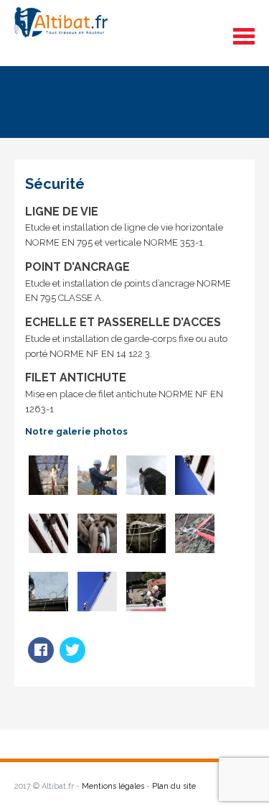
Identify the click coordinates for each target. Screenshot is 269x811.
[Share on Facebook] (41, 658)
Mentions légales (113, 786)
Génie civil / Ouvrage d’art (196, 710)
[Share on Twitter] (72, 658)
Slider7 (47, 703)
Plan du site (174, 786)
